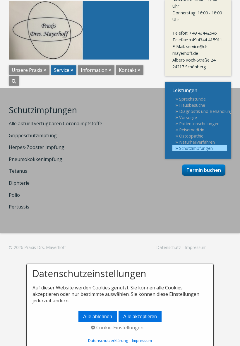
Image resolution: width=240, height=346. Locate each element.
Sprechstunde (192, 99)
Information (94, 70)
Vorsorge (188, 117)
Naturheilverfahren (197, 142)
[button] (203, 170)
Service (61, 70)
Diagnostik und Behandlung (203, 111)
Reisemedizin (191, 130)
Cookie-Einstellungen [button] (119, 327)
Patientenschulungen (199, 123)
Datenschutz (168, 247)
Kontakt (127, 70)
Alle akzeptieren (140, 316)
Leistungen (184, 90)
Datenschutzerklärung (108, 340)
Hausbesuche (192, 105)
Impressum (196, 247)
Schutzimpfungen (196, 148)
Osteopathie (191, 136)
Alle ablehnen (97, 316)
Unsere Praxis (27, 70)
